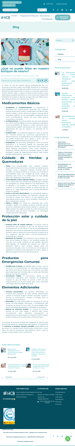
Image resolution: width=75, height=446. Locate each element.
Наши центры (45, 16)
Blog (59, 59)
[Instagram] (66, 10)
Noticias (60, 54)
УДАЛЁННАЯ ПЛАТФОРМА (35, 437)
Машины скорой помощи (11, 2)
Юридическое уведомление (38, 432)
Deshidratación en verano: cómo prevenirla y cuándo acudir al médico (17, 366)
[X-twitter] (58, 10)
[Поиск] (73, 40)
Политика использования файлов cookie (15, 432)
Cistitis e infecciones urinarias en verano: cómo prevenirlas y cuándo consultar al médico (38, 352)
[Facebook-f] (53, 10)
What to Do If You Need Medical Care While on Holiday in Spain (66, 184)
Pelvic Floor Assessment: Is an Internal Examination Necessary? (15, 351)
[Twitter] (58, 436)
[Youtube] (71, 10)
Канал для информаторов (25, 441)
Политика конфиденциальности (16, 437)
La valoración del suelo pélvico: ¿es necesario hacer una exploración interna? (68, 79)
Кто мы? (14, 16)
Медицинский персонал (30, 16)
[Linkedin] (62, 10)
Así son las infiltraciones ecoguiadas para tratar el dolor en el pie (41, 366)
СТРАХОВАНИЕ (46, 19)
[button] (39, 80)
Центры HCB (8, 5)
